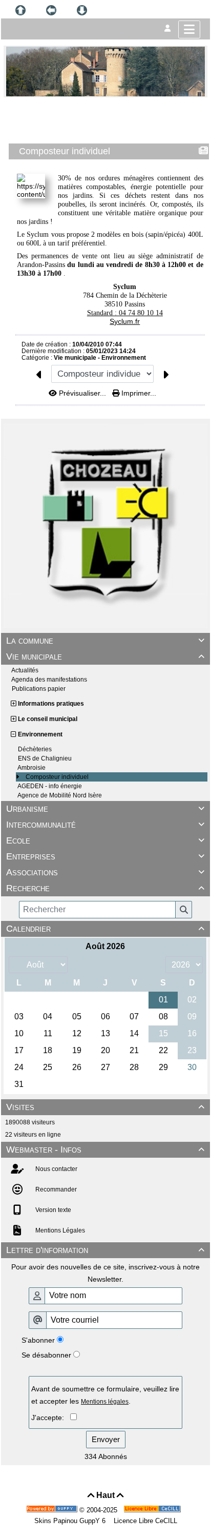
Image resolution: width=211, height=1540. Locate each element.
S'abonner (38, 1340)
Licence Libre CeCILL (144, 1521)
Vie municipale (105, 656)
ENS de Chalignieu (45, 758)
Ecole (105, 840)
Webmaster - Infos (105, 1149)
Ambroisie (31, 767)
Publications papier (39, 688)
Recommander (55, 1189)
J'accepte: (50, 1417)
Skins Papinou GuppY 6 (72, 1521)
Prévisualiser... (82, 393)
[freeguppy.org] (52, 1510)
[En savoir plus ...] (153, 1510)
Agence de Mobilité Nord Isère (59, 795)
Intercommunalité (105, 824)
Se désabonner (46, 1355)
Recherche (105, 888)
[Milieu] (51, 10)
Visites (105, 1107)
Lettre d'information (105, 1250)
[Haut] (20, 10)
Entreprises (105, 856)
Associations (105, 872)
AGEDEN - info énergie (49, 786)
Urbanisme (105, 809)
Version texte (52, 1210)
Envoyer (106, 1439)
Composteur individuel (57, 777)
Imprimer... (137, 393)
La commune (105, 640)
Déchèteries (35, 749)
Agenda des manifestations (49, 679)
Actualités (24, 670)
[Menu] (189, 29)
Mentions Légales (59, 1230)
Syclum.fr (125, 321)
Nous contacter (55, 1169)
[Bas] (82, 10)
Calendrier (105, 928)
